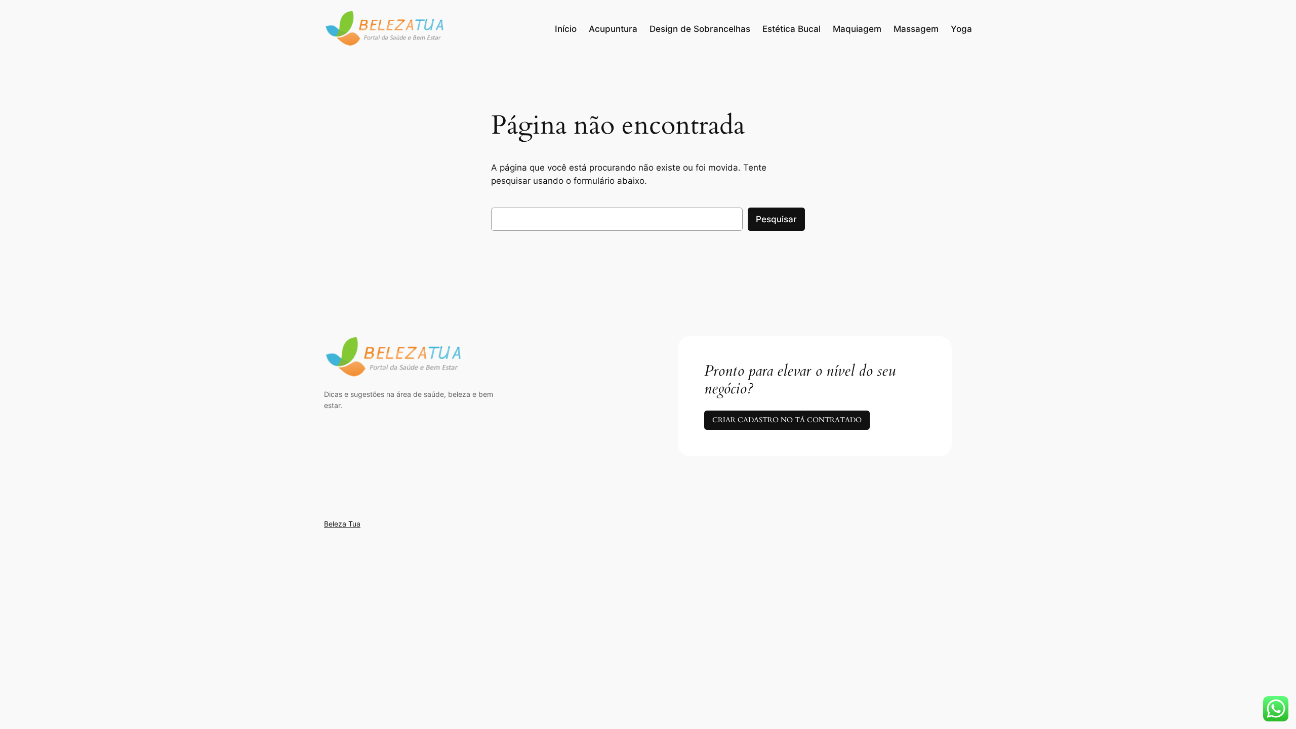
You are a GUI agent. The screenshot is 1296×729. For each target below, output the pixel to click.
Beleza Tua (342, 523)
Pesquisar (776, 219)
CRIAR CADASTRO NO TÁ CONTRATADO (787, 420)
